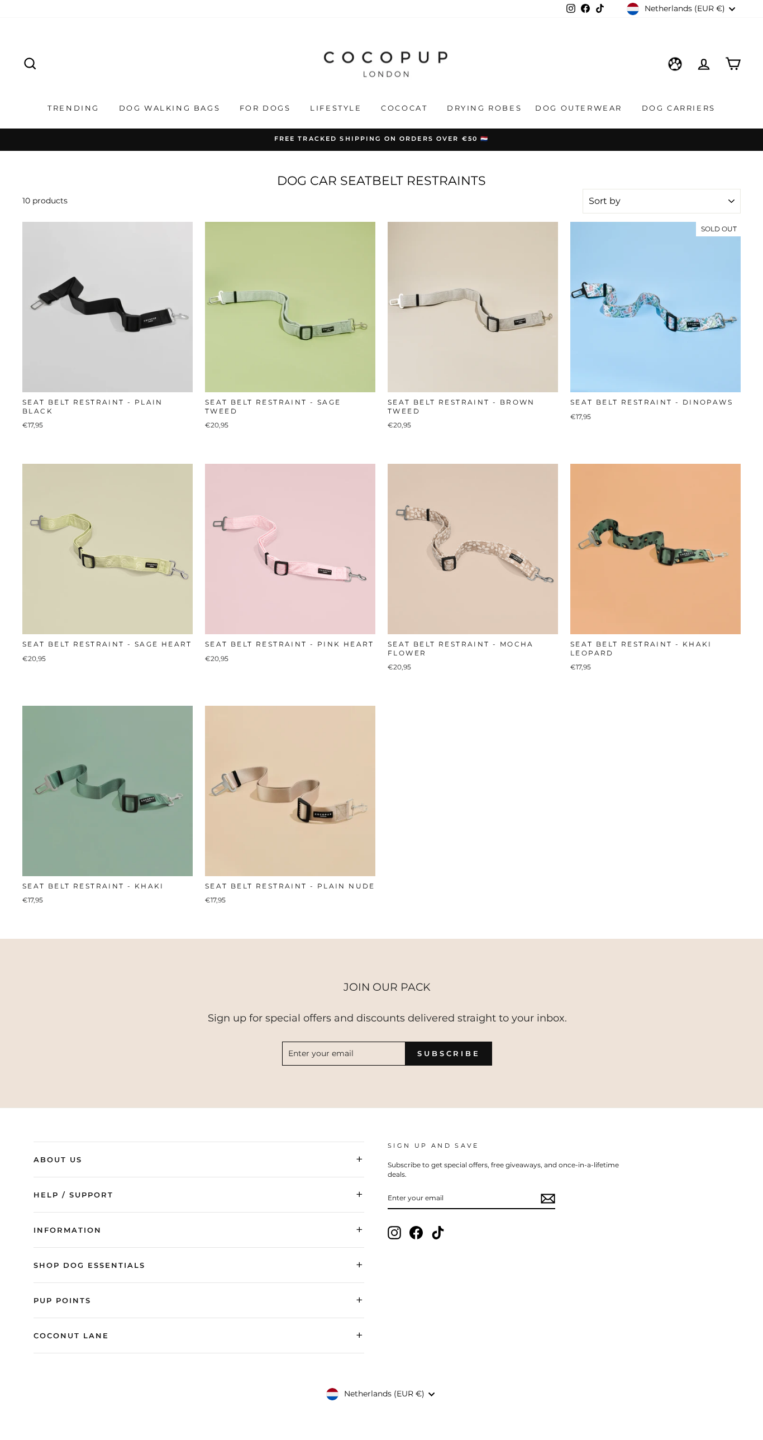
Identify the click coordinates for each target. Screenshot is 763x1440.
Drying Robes (484, 107)
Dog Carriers (679, 107)
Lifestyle (337, 107)
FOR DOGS (267, 107)
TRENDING (74, 107)
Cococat (406, 107)
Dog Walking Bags (171, 107)
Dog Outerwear (580, 107)
